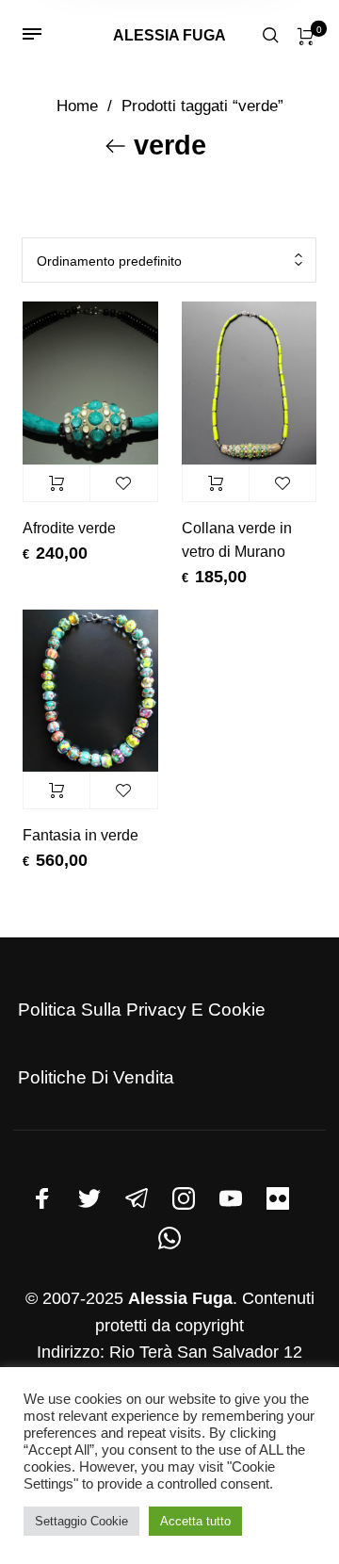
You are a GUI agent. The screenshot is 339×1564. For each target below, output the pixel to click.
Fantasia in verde (80, 835)
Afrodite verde (69, 528)
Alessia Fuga (169, 34)
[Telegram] (136, 1198)
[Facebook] (42, 1198)
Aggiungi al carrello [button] (56, 483)
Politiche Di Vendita (96, 1077)
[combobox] (169, 260)
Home (77, 106)
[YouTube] (230, 1198)
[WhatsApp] (169, 1238)
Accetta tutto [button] (195, 1521)
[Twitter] (89, 1198)
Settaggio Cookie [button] (81, 1521)
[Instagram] (183, 1198)
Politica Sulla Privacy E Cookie (142, 1009)
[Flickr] (277, 1198)
